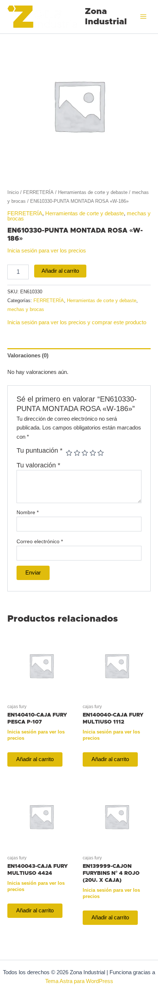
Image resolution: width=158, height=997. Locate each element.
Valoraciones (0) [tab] (28, 355)
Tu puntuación (39, 450)
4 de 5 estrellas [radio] (93, 453)
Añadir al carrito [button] (35, 759)
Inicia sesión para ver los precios (46, 251)
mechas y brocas (25, 309)
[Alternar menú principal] (143, 16)
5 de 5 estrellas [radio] (100, 453)
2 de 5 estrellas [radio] (77, 453)
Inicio (13, 192)
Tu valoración (38, 465)
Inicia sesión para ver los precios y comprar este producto (76, 322)
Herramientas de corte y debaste (93, 192)
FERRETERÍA (38, 192)
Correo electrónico (40, 541)
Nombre (28, 512)
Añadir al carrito (60, 271)
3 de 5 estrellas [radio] (85, 453)
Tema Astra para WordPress (79, 981)
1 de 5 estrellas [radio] (69, 453)
